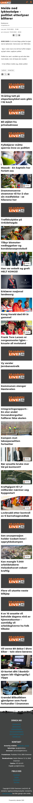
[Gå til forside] (12, 2)
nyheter (11, 70)
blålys (4, 70)
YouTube (16, 782)
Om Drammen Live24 (16, 734)
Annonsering (16, 724)
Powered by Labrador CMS (16, 800)
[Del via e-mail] (19, 35)
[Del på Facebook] (13, 35)
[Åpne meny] (31, 2)
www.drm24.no (7, 793)
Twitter (16, 777)
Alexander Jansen (23, 746)
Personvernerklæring (16, 731)
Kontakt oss (16, 736)
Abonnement (16, 726)
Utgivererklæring (16, 729)
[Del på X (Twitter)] (16, 35)
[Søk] (27, 2)
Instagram (16, 780)
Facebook (16, 775)
